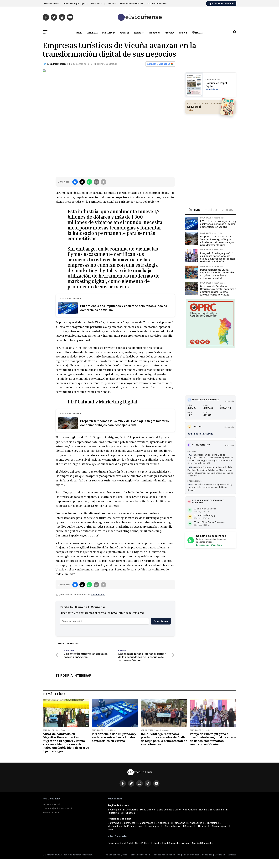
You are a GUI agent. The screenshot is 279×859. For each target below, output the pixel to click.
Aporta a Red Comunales (221, 3)
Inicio (79, 32)
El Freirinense (128, 813)
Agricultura (108, 32)
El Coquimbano (145, 823)
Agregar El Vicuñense (158, 64)
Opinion (183, 32)
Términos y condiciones (164, 854)
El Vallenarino (217, 809)
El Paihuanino (178, 823)
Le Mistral (111, 3)
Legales (199, 32)
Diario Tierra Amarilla (186, 809)
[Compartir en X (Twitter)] (82, 182)
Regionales (139, 32)
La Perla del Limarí (133, 826)
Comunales (92, 32)
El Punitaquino (152, 826)
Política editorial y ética (116, 854)
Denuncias (220, 854)
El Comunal (113, 823)
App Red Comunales (156, 3)
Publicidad (207, 854)
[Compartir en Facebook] (75, 182)
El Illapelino (201, 826)
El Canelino (187, 826)
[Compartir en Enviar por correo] (96, 182)
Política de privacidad (140, 854)
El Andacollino (194, 823)
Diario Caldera (147, 809)
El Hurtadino (211, 823)
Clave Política (96, 3)
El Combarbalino (171, 826)
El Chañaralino (130, 809)
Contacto (231, 854)
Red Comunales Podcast (131, 3)
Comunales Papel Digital (74, 3)
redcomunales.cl (51, 804)
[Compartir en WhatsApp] (89, 182)
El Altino (203, 809)
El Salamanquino (218, 826)
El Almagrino (114, 809)
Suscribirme (161, 621)
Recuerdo (170, 32)
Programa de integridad (188, 854)
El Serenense (128, 823)
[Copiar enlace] (103, 182)
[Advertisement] (210, 137)
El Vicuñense (162, 823)
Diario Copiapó (164, 809)
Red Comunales (51, 3)
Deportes (124, 32)
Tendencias (154, 32)
